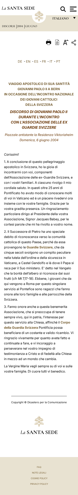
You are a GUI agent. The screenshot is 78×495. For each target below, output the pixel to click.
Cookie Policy (39, 478)
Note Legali (39, 472)
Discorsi (9, 26)
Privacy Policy (39, 484)
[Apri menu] (73, 9)
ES (36, 61)
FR (44, 61)
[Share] (74, 43)
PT (58, 61)
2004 (20, 26)
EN (28, 61)
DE (20, 61)
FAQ (39, 467)
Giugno (31, 26)
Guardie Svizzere (40, 247)
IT (51, 61)
